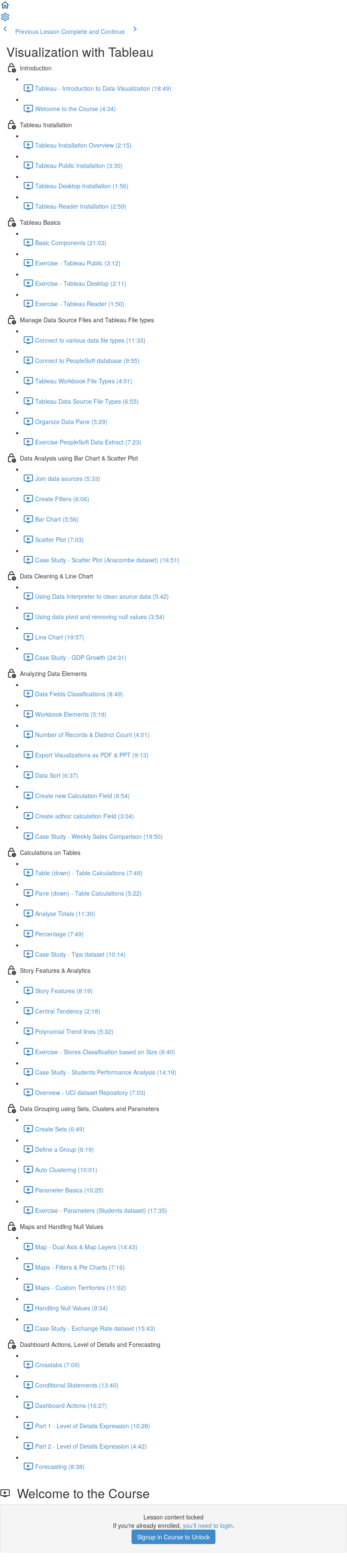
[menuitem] (5, 19)
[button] (5, 7)
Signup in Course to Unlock (173, 1537)
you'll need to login (208, 1525)
